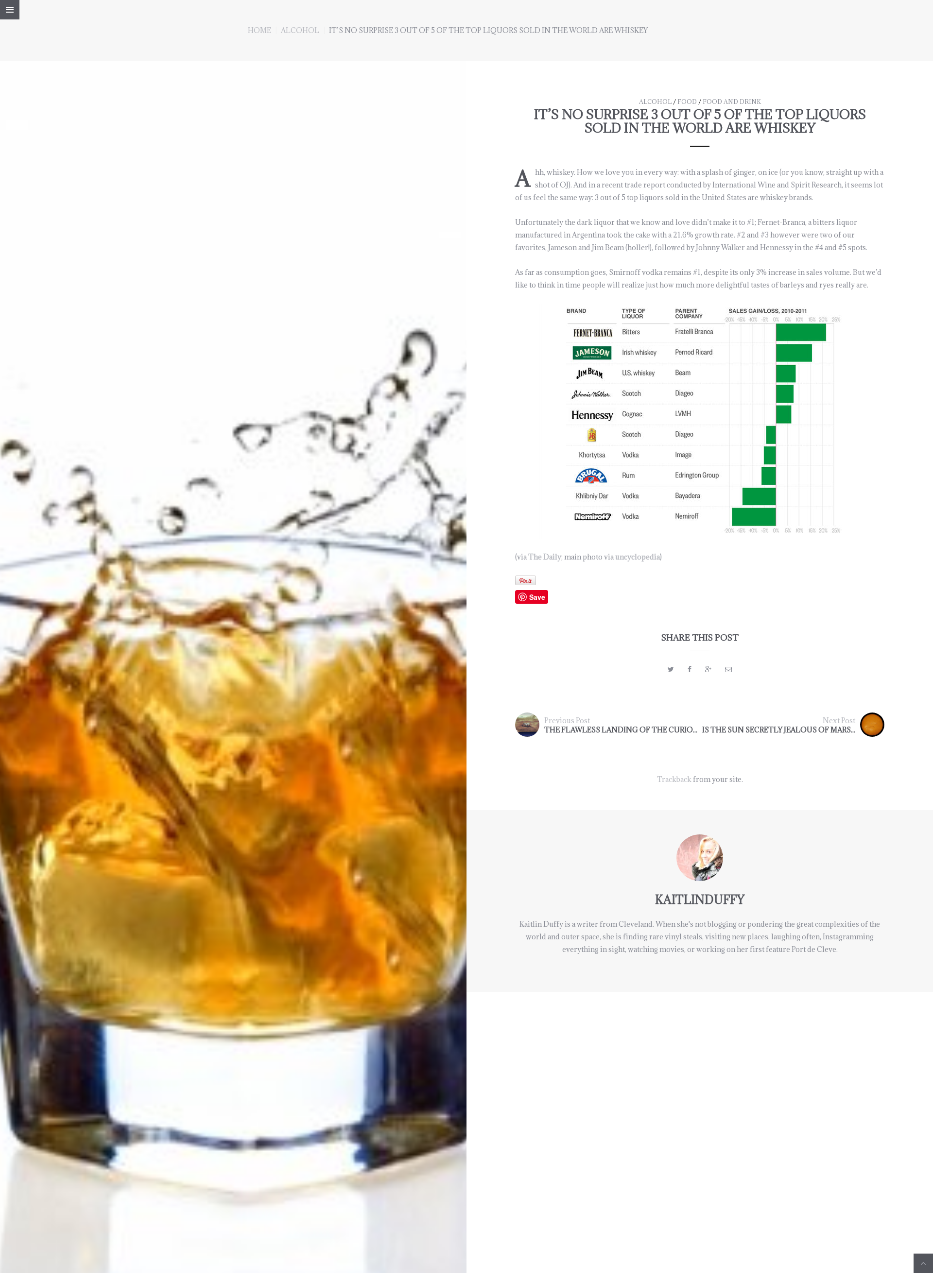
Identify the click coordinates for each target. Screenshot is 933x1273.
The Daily (544, 556)
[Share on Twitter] (671, 669)
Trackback (674, 779)
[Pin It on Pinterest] (525, 580)
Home (259, 30)
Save (537, 597)
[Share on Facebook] (689, 669)
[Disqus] (699, 1113)
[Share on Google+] (708, 669)
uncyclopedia (637, 556)
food (687, 101)
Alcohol (300, 30)
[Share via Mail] (728, 669)
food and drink (732, 101)
